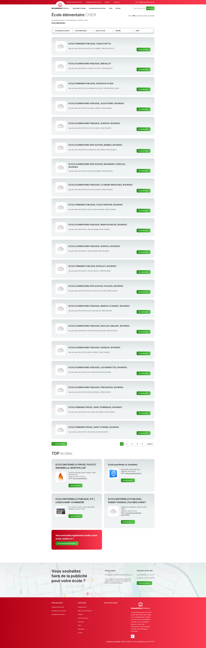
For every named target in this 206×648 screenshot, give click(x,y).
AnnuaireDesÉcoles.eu (58, 20)
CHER (86, 20)
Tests (110, 8)
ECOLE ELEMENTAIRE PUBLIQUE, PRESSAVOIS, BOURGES (95, 387)
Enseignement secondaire (59, 611)
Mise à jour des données (85, 611)
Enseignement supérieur (58, 614)
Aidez (79, 625)
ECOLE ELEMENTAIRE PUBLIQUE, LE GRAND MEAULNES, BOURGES (100, 185)
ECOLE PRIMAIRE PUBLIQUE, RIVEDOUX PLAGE (90, 83)
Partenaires (81, 629)
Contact (80, 632)
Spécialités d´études (79, 8)
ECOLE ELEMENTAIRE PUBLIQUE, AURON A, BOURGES (94, 246)
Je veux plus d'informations (66, 543)
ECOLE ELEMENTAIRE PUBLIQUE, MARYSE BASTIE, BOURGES (97, 224)
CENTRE (80, 20)
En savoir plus (143, 49)
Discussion (81, 622)
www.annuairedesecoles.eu (133, 473)
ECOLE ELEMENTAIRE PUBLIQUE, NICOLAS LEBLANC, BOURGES (98, 326)
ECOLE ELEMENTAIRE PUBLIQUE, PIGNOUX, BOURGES (94, 347)
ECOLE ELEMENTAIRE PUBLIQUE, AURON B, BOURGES (94, 123)
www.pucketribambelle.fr (80, 478)
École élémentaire (71, 20)
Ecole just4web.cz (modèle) (122, 464)
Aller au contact (144, 583)
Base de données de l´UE (74, 2)
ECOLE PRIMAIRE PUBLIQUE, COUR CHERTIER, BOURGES (95, 205)
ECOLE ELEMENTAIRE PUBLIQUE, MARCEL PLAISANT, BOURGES (99, 306)
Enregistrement (82, 607)
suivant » (150, 444)
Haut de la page (60, 444)
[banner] (60, 5)
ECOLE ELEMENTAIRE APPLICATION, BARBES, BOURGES (95, 145)
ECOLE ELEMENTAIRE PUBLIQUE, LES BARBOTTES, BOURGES (97, 367)
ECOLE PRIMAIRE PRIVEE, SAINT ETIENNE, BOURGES (93, 427)
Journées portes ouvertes (97, 8)
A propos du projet (83, 618)
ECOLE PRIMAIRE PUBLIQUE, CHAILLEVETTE (89, 43)
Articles (118, 8)
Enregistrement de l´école (93, 2)
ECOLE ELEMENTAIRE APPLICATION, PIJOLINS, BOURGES (95, 286)
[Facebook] (132, 636)
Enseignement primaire (58, 607)
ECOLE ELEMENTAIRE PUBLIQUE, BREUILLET (89, 63)
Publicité (107, 2)
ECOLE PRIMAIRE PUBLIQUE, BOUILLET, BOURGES (92, 266)
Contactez (117, 2)
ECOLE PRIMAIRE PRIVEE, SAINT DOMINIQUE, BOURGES (95, 407)
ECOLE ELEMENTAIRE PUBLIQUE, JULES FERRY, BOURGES (96, 103)
